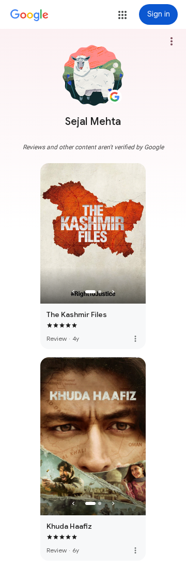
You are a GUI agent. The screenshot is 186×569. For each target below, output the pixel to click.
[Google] (29, 15)
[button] (122, 15)
